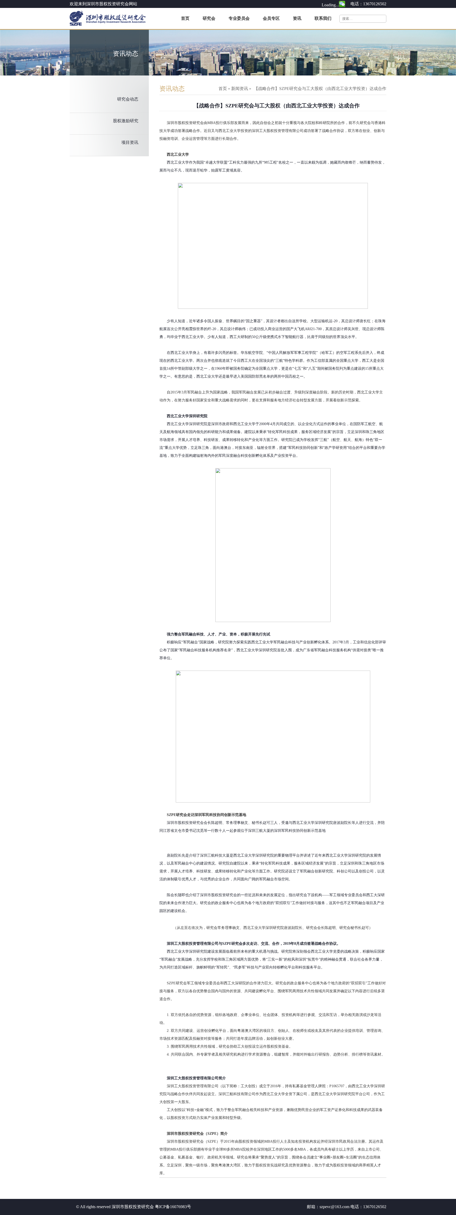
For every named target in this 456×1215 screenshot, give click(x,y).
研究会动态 (127, 99)
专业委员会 (239, 18)
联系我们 (323, 18)
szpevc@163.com (334, 1206)
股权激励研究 (125, 120)
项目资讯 (129, 142)
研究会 (209, 18)
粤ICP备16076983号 (173, 1206)
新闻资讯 (239, 88)
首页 (185, 18)
